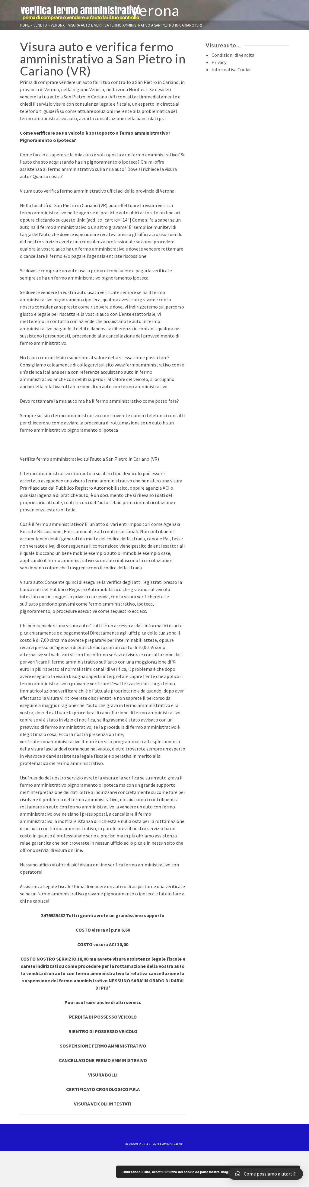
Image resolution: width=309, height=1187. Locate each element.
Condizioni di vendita (233, 55)
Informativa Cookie (232, 69)
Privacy (219, 62)
